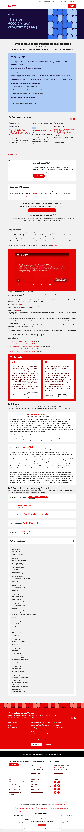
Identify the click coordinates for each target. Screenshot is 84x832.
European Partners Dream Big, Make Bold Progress (20, 348)
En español (70, 1)
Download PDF (38, 176)
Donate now (72, 6)
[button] (74, 119)
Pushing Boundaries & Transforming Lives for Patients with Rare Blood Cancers (26, 346)
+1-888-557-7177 (59, 768)
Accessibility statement (37, 792)
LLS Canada (11, 794)
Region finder (61, 1)
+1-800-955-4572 (37, 768)
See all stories (48, 744)
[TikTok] (55, 789)
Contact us (11, 779)
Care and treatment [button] (30, 6)
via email (23, 196)
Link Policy (34, 784)
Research (13, 14)
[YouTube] (58, 789)
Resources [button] (39, 6)
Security (34, 781)
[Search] (66, 5)
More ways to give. (58, 773)
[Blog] (58, 792)
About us (39, 1)
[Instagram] (58, 782)
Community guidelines (14, 792)
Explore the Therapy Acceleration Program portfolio (41, 210)
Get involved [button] (51, 6)
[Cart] (74, 1)
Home (9, 14)
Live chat (33, 773)
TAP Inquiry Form (35, 193)
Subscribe (13, 764)
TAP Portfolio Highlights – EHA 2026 (42, 131)
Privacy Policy (35, 779)
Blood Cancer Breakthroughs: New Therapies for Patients (21, 341)
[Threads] (55, 792)
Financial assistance (47, 1)
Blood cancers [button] (21, 6)
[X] (55, 785)
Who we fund (38, 222)
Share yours (30, 717)
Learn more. (59, 754)
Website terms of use (14, 787)
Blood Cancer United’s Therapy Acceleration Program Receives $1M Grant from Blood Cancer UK (64, 131)
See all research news (12, 154)
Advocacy (55, 1)
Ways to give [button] (59, 6)
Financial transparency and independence (41, 787)
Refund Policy (35, 789)
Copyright (12, 784)
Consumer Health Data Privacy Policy (18, 781)
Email (39, 773)
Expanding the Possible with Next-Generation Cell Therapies (22, 351)
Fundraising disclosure (14, 789)
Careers (65, 1)
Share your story (36, 744)
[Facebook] (55, 782)
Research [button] (45, 6)
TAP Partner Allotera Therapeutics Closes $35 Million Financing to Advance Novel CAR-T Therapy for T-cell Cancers (19, 132)
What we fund (45, 222)
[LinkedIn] (58, 785)
